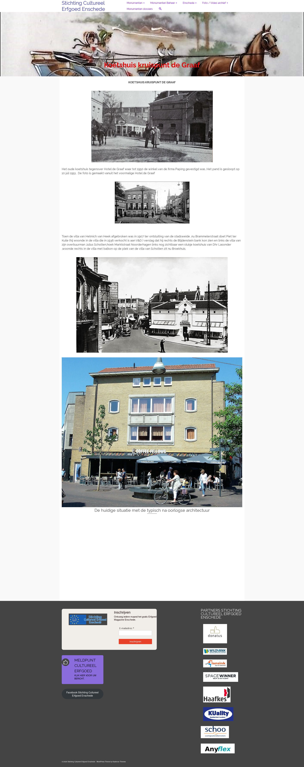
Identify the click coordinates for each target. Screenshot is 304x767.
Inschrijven (135, 641)
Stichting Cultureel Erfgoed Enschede (83, 6)
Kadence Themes (119, 762)
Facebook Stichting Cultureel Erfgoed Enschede (82, 694)
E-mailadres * (126, 628)
